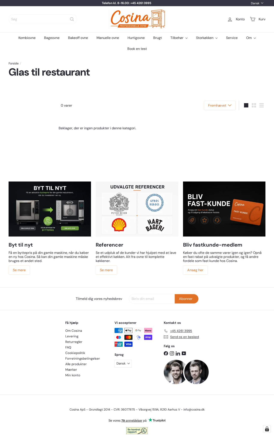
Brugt (157, 38)
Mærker (71, 370)
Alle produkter (76, 364)
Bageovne (52, 38)
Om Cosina (73, 331)
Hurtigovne (136, 38)
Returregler (73, 342)
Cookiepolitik (75, 353)
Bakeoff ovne (78, 38)
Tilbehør (177, 38)
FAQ (68, 347)
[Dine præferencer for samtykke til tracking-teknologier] (267, 429)
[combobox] (43, 19)
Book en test (137, 48)
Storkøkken (205, 38)
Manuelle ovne (108, 38)
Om (249, 38)
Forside (14, 63)
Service (232, 38)
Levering (71, 336)
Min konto (72, 375)
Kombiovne (27, 38)
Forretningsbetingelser (82, 358)
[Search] (72, 19)
